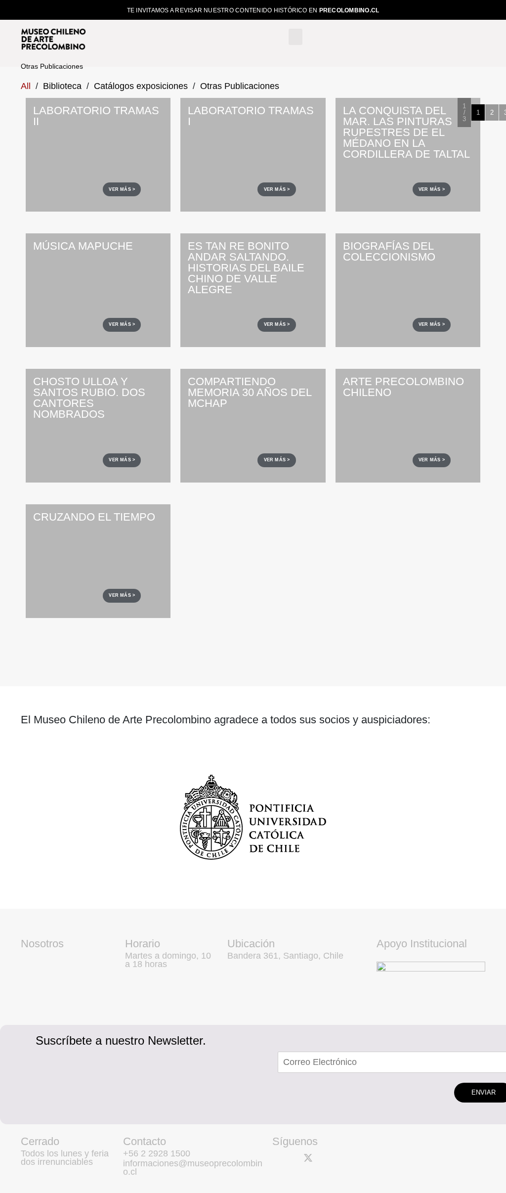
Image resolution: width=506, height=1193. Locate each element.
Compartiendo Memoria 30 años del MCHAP (249, 392)
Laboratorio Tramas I (251, 116)
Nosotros (42, 943)
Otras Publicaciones (239, 86)
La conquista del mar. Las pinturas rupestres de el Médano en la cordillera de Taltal (406, 132)
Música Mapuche (83, 246)
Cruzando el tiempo (94, 517)
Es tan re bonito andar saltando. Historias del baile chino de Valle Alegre (246, 268)
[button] (295, 37)
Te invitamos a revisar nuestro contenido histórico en (253, 10)
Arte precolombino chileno (403, 386)
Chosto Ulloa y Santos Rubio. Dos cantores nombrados (89, 397)
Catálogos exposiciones (141, 86)
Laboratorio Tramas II (96, 116)
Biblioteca (62, 86)
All (26, 86)
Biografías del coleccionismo (389, 251)
